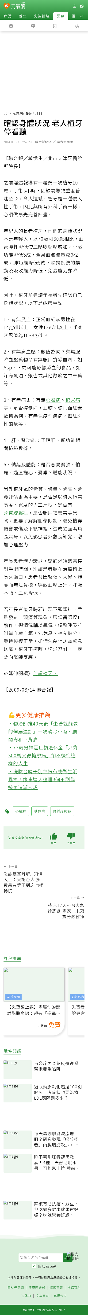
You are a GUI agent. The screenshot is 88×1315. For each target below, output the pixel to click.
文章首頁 (42, 1296)
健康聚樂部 (37, 1287)
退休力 (26, 1296)
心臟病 (53, 399)
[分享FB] (11, 25)
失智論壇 (42, 16)
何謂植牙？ (45, 673)
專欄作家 (60, 1296)
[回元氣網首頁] (18, 6)
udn (7, 113)
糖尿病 (72, 399)
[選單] (82, 6)
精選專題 (56, 1287)
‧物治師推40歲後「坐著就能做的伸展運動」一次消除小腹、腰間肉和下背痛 (43, 731)
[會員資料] (74, 6)
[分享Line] (33, 25)
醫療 (61, 16)
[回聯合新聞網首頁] (7, 7)
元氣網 (17, 113)
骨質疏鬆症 (16, 512)
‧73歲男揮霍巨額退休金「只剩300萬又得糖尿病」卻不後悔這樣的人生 (43, 755)
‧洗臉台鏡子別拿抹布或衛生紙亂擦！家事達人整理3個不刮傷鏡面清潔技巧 (42, 779)
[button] (81, 16)
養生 (23, 16)
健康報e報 (47, 1266)
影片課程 (13, 997)
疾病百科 (74, 1287)
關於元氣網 (16, 1287)
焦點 (8, 16)
